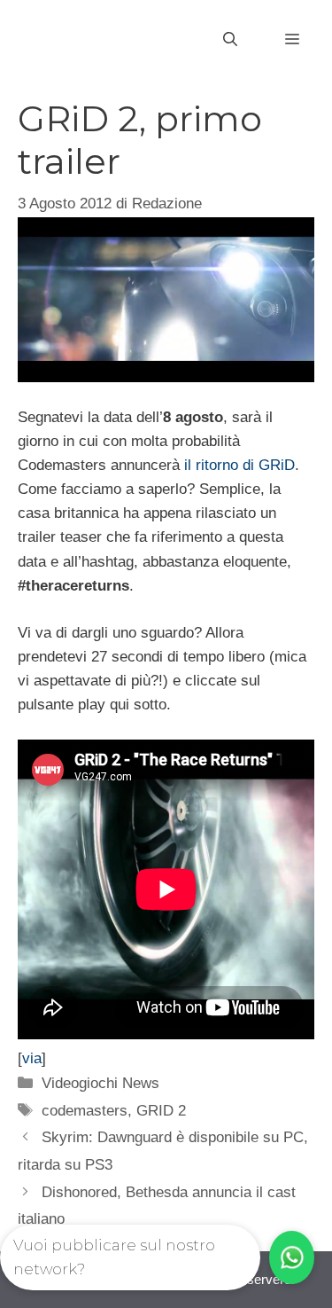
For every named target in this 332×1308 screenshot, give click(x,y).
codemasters (84, 1110)
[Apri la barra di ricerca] (230, 40)
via (32, 1058)
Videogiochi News (100, 1083)
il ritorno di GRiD (239, 465)
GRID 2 (161, 1110)
